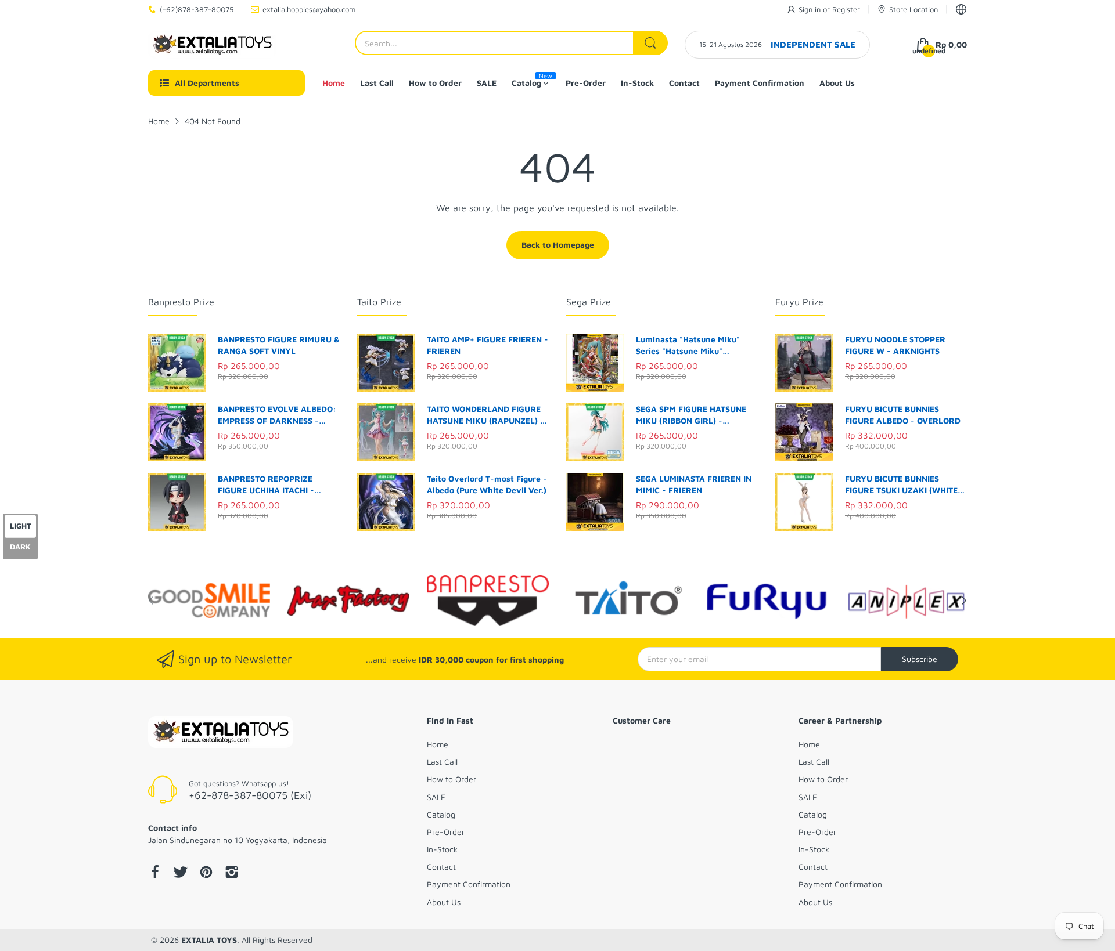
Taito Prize (379, 301)
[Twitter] (181, 873)
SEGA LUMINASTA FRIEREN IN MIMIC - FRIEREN (693, 484)
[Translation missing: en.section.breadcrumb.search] (650, 43)
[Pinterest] (206, 873)
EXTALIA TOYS (209, 940)
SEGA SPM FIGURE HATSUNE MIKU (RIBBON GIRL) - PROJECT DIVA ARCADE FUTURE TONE (691, 415)
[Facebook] (155, 873)
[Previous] (964, 600)
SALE (436, 797)
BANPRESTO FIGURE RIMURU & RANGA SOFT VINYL (279, 345)
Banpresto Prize (181, 301)
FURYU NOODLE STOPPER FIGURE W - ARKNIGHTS (895, 345)
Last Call (442, 761)
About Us (444, 902)
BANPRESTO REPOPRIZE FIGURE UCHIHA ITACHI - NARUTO (266, 484)
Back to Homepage (557, 244)
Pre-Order (446, 832)
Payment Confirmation (468, 884)
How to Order (451, 779)
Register (846, 9)
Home (437, 744)
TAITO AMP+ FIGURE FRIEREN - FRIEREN (487, 345)
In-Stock (442, 849)
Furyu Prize (799, 301)
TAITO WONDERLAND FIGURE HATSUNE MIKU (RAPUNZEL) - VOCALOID (485, 415)
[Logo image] (209, 600)
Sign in (811, 9)
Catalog (441, 814)
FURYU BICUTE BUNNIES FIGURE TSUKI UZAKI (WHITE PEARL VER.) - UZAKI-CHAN (901, 484)
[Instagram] (232, 873)
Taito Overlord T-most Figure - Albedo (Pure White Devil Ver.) (487, 484)
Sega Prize (588, 301)
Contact (441, 867)
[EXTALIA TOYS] (212, 45)
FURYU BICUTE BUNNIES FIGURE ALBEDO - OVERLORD (903, 414)
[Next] (151, 600)
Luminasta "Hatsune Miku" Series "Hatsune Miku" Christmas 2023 (688, 345)
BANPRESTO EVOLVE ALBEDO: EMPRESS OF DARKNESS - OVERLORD (277, 415)
